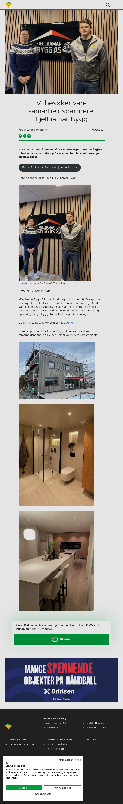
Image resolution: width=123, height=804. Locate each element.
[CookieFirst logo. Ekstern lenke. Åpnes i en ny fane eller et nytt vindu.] (7, 762)
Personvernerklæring (69, 759)
